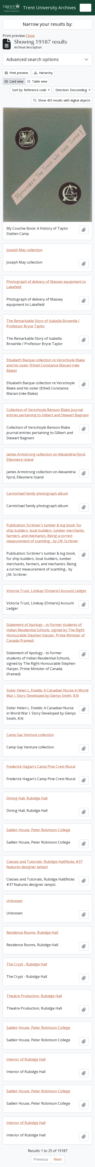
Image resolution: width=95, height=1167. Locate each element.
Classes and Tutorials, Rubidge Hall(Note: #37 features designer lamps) (44, 864)
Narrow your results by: (47, 24)
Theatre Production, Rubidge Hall (34, 995)
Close (30, 35)
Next (58, 1159)
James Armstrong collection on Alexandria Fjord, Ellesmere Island (46, 457)
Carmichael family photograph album (37, 493)
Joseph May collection (24, 249)
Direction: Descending (71, 90)
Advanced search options (32, 59)
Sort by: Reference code (29, 90)
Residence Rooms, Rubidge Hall (32, 932)
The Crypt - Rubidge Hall (26, 964)
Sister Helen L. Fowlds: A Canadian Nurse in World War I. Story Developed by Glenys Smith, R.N (47, 693)
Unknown (14, 900)
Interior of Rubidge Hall (26, 1059)
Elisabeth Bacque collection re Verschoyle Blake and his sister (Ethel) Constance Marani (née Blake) (45, 365)
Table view (39, 81)
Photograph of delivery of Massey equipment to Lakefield (46, 284)
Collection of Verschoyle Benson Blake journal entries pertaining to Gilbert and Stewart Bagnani (47, 412)
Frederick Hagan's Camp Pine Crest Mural (40, 766)
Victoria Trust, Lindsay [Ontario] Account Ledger (46, 590)
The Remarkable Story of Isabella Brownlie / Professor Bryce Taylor (43, 323)
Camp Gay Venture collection (30, 734)
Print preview (18, 73)
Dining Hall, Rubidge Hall (27, 798)
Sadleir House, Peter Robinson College (38, 829)
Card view (16, 81)
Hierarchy (45, 73)
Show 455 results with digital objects (63, 100)
